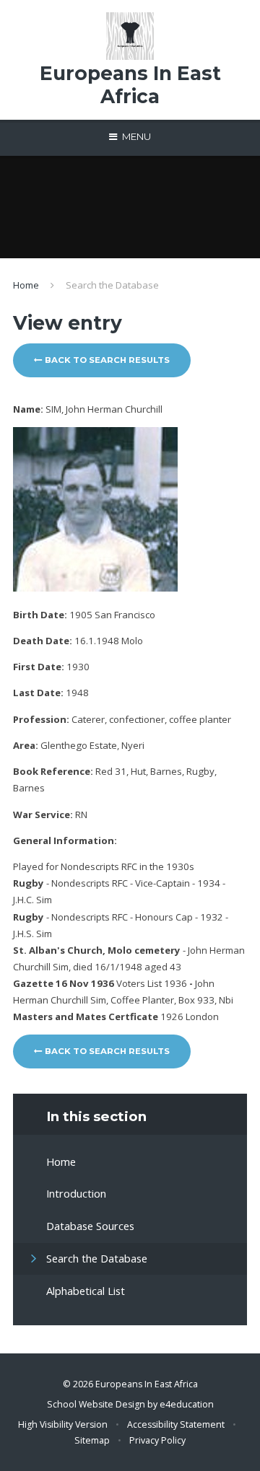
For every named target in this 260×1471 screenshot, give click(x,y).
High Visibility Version (63, 1424)
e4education (187, 1404)
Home (26, 284)
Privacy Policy (157, 1440)
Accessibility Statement (176, 1424)
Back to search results (106, 360)
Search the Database (112, 284)
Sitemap (92, 1440)
